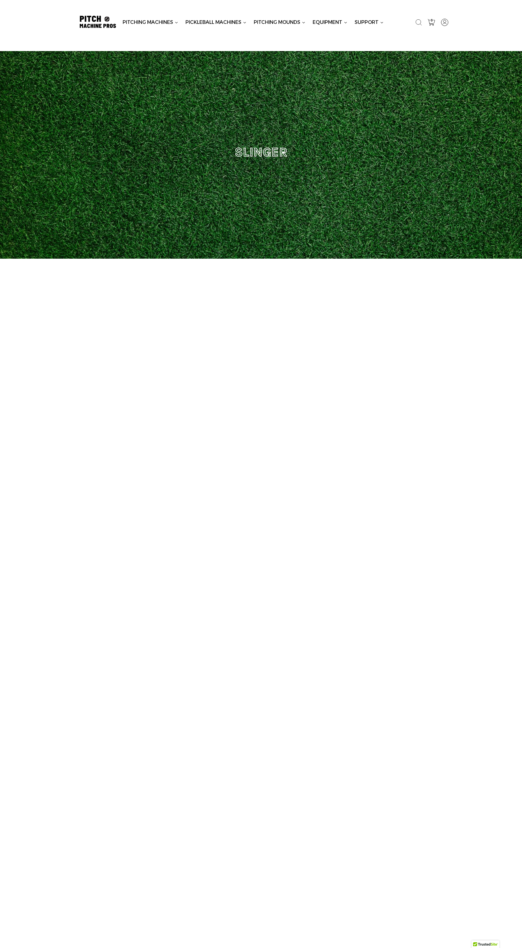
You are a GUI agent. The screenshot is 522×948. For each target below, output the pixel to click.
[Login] (444, 22)
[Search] (419, 22)
